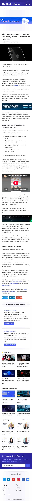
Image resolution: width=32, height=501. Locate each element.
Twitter (7, 291)
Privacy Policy (19, 490)
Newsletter (16, 8)
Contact (3, 490)
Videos (23, 419)
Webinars (26, 8)
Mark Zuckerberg (13, 283)
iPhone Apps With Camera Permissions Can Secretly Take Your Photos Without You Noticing (16, 36)
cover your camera (17, 281)
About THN (4, 487)
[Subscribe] (27, 465)
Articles (28, 419)
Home (5, 8)
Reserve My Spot (9, 323)
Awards (17, 488)
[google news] (27, 479)
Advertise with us (5, 488)
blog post (16, 85)
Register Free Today (10, 344)
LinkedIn (13, 291)
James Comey (5, 285)
